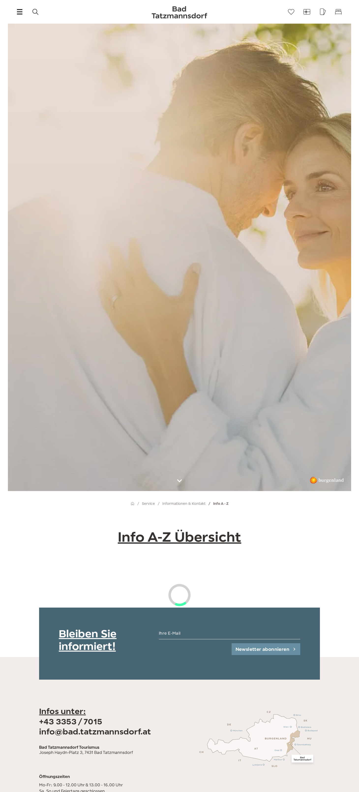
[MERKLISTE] (291, 12)
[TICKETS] (322, 12)
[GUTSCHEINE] (307, 12)
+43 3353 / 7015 (70, 721)
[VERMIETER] (338, 12)
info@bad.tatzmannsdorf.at (95, 731)
